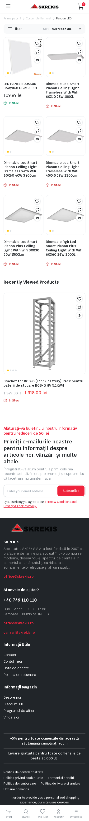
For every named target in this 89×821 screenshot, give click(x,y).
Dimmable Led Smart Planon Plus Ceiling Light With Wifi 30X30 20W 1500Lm (21, 248)
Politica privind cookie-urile (23, 778)
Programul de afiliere (20, 711)
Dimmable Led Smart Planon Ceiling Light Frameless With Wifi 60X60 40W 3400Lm (20, 169)
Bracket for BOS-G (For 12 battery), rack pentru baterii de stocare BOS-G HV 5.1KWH (43, 383)
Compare (37, 51)
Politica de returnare (20, 675)
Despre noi (12, 697)
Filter (17, 29)
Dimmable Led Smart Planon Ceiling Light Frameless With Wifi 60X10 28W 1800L (63, 90)
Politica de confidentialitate (23, 772)
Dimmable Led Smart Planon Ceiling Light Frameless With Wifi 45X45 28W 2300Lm (63, 169)
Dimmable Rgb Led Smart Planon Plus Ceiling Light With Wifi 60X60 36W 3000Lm (64, 248)
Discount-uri (13, 704)
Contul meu (13, 661)
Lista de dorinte (16, 668)
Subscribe (71, 491)
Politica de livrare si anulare (60, 783)
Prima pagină (12, 18)
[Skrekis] (44, 6)
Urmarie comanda (16, 789)
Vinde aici (11, 717)
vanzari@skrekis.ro (19, 632)
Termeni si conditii (61, 778)
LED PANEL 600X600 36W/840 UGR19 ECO (20, 86)
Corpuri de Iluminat (38, 18)
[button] (37, 43)
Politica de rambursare (20, 783)
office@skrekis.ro (19, 576)
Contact (10, 655)
